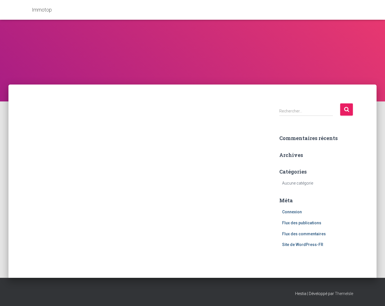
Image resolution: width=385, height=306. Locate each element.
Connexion (292, 212)
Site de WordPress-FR (302, 244)
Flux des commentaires (304, 234)
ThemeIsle (344, 293)
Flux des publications (301, 223)
